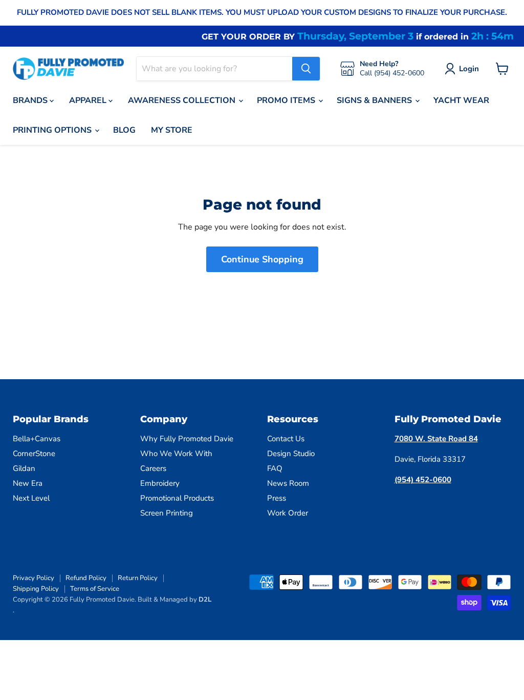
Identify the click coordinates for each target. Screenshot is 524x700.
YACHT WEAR (461, 100)
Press (276, 498)
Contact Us (285, 439)
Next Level (31, 498)
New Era (27, 483)
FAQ (274, 468)
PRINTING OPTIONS (53, 130)
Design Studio (291, 453)
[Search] (306, 68)
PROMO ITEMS (287, 100)
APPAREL (88, 100)
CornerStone (34, 453)
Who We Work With (176, 453)
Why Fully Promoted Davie (186, 439)
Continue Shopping (262, 259)
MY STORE (171, 130)
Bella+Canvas (36, 439)
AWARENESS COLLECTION (182, 100)
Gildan (24, 468)
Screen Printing (166, 513)
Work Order (287, 513)
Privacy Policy (33, 578)
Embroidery (160, 483)
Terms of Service (94, 588)
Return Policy (138, 578)
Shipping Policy (36, 588)
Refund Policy (86, 578)
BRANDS (31, 100)
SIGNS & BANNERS (375, 100)
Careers (153, 468)
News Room (288, 483)
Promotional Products (177, 498)
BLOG (124, 130)
